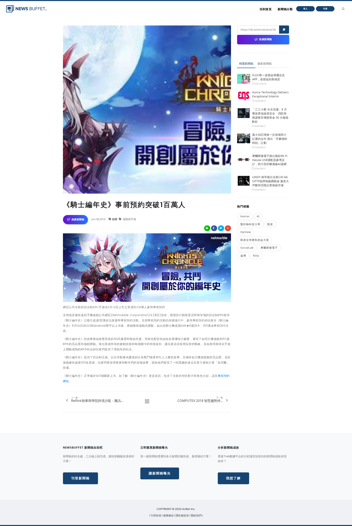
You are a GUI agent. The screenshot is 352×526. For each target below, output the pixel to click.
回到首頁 (266, 9)
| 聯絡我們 (195, 515)
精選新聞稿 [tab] (246, 63)
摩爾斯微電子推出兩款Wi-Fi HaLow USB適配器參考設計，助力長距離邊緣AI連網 (269, 160)
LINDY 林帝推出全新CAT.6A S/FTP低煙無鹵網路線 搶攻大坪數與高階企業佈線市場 (270, 181)
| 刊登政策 (156, 515)
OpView (245, 232)
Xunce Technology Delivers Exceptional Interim (270, 94)
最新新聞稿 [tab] (264, 63)
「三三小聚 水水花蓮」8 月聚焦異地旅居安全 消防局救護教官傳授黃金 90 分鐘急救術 (270, 115)
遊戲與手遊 (129, 219)
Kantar (245, 216)
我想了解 (233, 478)
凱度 (270, 224)
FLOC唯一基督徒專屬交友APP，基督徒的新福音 (268, 77)
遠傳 (243, 255)
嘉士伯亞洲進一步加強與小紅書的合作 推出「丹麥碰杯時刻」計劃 (269, 139)
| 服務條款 (168, 515)
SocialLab (247, 247)
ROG (256, 255)
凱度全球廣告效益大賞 (254, 240)
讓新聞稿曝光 (160, 473)
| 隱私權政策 (181, 515)
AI (258, 216)
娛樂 (115, 219)
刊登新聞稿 (80, 478)
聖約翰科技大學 (250, 224)
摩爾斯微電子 (269, 247)
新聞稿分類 (285, 9)
